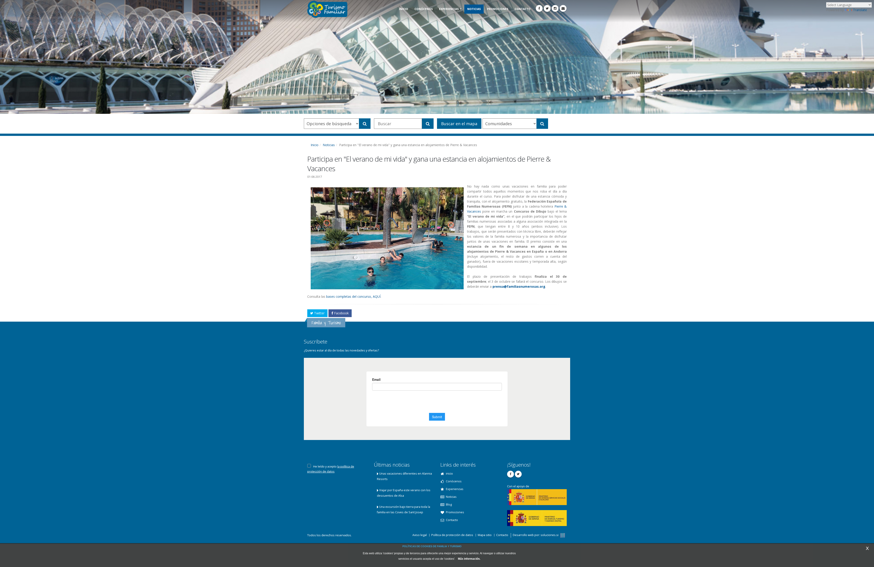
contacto (523, 9)
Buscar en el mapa (459, 123)
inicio (403, 9)
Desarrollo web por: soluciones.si (536, 535)
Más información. (469, 558)
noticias (474, 9)
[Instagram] (555, 8)
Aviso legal (419, 535)
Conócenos (423, 9)
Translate (860, 10)
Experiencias (449, 9)
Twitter (319, 313)
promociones (497, 9)
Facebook (341, 313)
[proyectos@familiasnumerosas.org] (563, 8)
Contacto (502, 535)
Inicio (314, 145)
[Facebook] (539, 8)
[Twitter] (547, 8)
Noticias (329, 145)
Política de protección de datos (452, 535)
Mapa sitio (485, 535)
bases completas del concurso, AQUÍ (353, 296)
